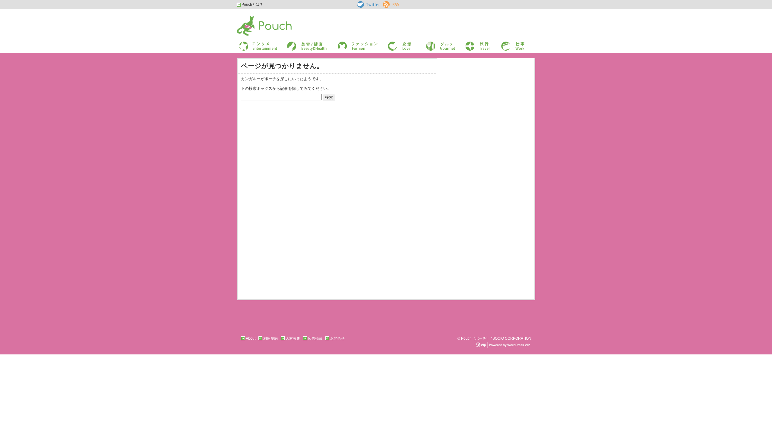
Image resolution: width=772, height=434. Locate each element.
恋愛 (391, 43)
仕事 (504, 43)
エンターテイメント (256, 43)
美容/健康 (294, 43)
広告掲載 (315, 338)
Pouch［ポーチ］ (252, 16)
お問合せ (337, 338)
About (250, 338)
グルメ (431, 43)
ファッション (347, 43)
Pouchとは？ (252, 4)
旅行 (468, 43)
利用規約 (270, 338)
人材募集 (293, 338)
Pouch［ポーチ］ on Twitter (368, 4)
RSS (387, 3)
